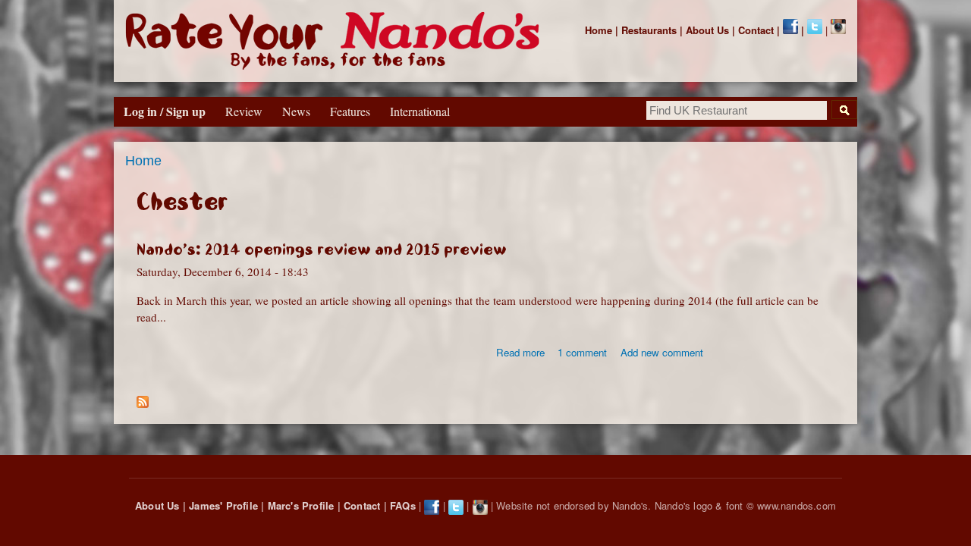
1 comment (582, 352)
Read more (520, 352)
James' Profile (223, 505)
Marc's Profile (301, 505)
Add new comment (662, 352)
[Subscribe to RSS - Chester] (143, 398)
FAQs (403, 505)
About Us (707, 30)
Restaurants (649, 30)
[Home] (336, 41)
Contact (756, 30)
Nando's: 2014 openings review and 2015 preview (322, 249)
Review (243, 111)
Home (598, 30)
